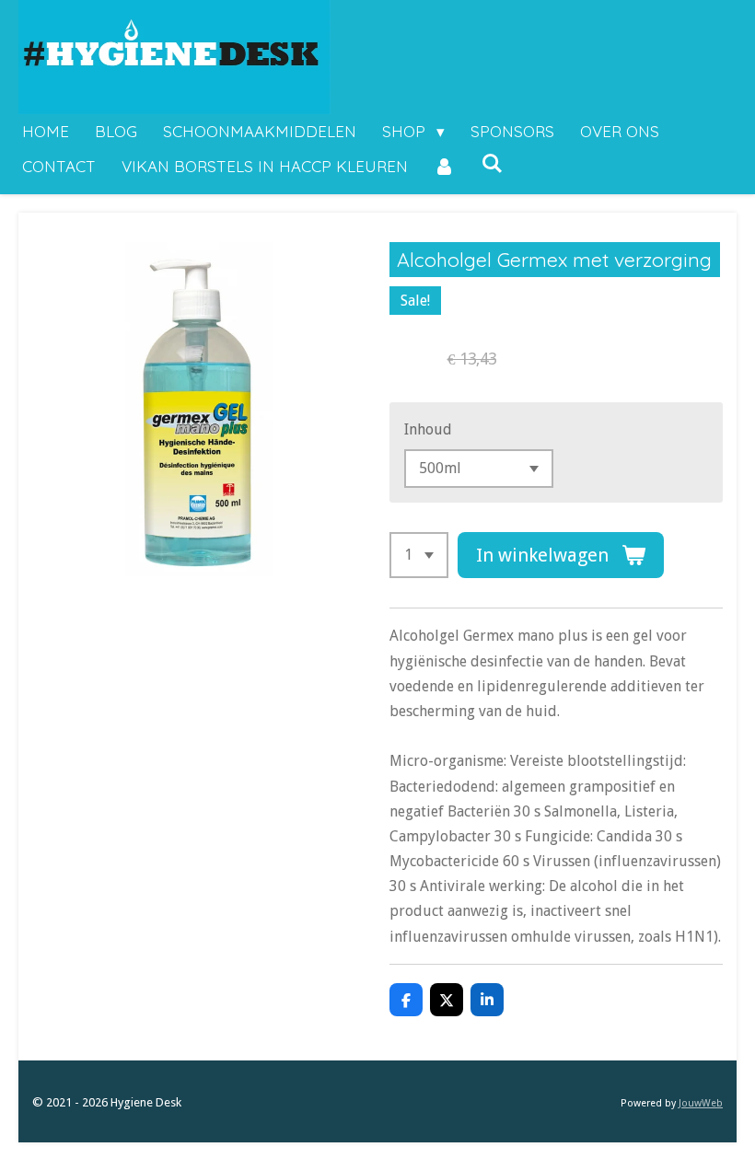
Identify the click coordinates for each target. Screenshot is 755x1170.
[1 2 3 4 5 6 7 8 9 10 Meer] (418, 555)
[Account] (445, 167)
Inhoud (428, 429)
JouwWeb (701, 1103)
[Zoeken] (493, 163)
